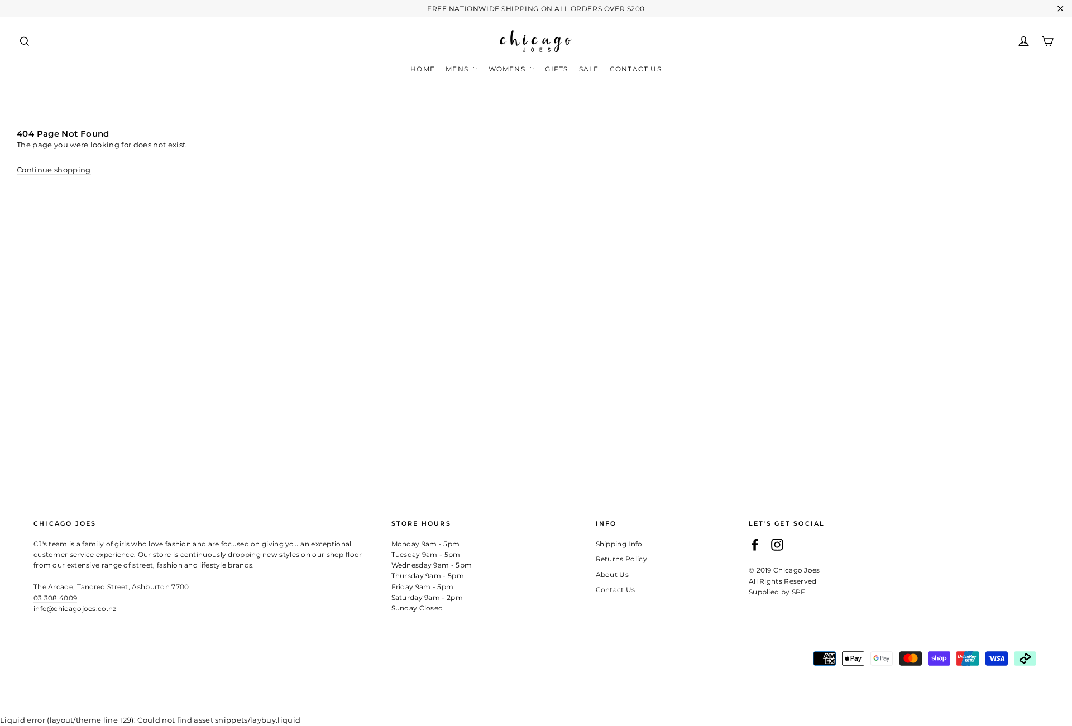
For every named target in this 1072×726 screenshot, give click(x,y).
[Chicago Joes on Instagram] (777, 545)
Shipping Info (619, 544)
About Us (612, 574)
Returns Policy (622, 559)
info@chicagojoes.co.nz (75, 608)
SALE (589, 69)
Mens (458, 69)
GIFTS (556, 69)
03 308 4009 (55, 598)
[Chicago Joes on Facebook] (755, 545)
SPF (799, 592)
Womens (508, 69)
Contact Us (636, 69)
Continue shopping (54, 169)
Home (422, 69)
